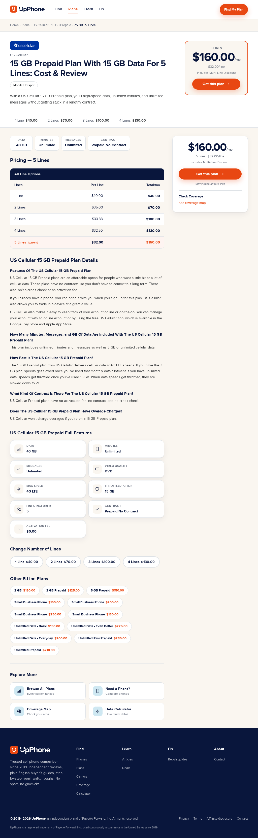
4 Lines (132, 120)
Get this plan (213, 84)
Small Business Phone (37, 602)
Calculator (83, 794)
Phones (81, 759)
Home (14, 25)
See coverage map (192, 203)
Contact (219, 759)
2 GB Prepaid (63, 590)
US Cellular (40, 25)
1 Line (26, 120)
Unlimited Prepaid (34, 650)
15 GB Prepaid (61, 25)
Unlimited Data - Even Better (99, 626)
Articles (127, 759)
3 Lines (96, 120)
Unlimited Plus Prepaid (102, 638)
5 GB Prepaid (107, 590)
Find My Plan (233, 10)
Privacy (184, 819)
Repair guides (177, 759)
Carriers (81, 777)
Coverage (83, 785)
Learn (88, 9)
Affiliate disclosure (219, 819)
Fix (101, 9)
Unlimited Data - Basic (37, 626)
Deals (126, 768)
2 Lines (60, 120)
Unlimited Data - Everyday (40, 638)
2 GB (24, 590)
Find (58, 9)
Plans (73, 9)
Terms (198, 819)
